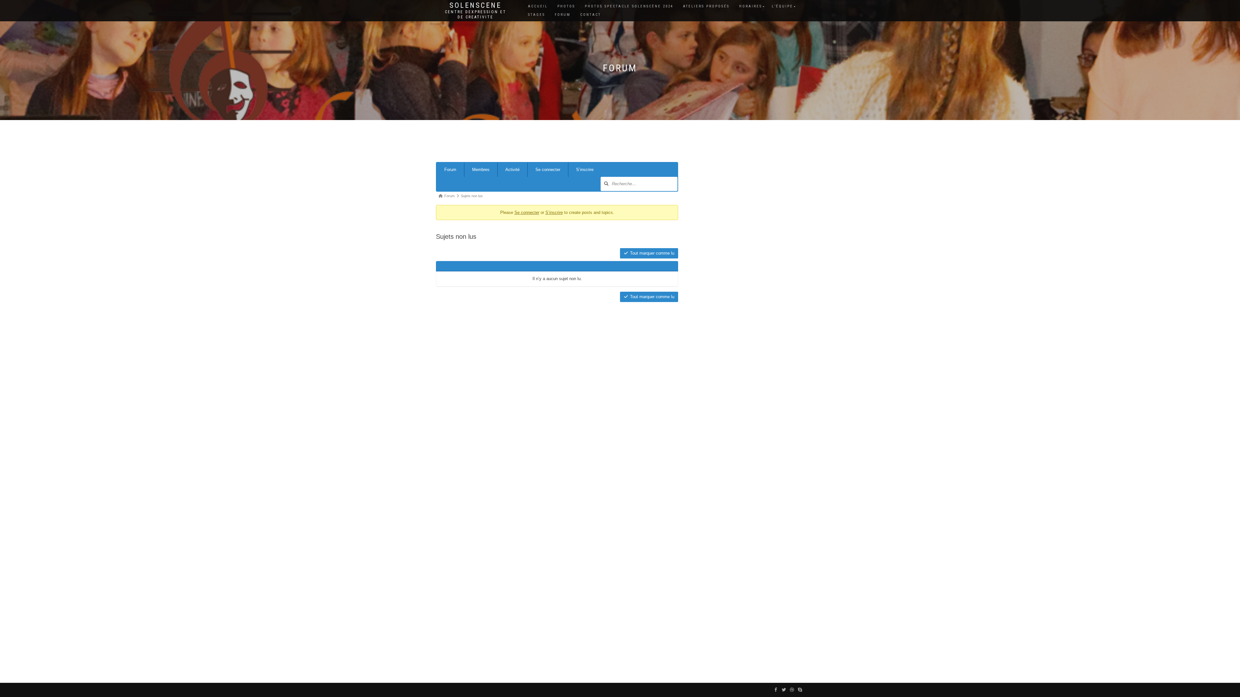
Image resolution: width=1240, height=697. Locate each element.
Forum (563, 15)
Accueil (538, 6)
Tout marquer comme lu (652, 253)
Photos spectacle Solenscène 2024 (629, 6)
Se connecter (547, 169)
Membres (481, 169)
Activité (512, 169)
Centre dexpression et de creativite (475, 14)
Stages (536, 15)
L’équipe (782, 6)
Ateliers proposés (706, 6)
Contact (590, 15)
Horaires (750, 6)
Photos (566, 6)
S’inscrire (585, 169)
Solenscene (475, 5)
